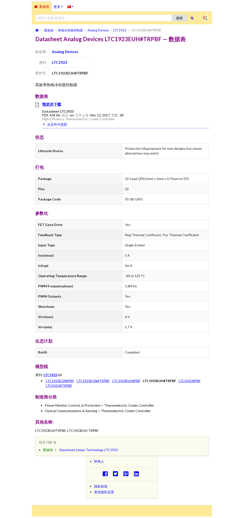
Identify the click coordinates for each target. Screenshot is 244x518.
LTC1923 (59, 62)
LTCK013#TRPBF (59, 386)
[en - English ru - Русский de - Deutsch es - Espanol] (70, 6)
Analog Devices (65, 52)
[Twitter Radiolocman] (117, 473)
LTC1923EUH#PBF (126, 381)
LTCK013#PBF (190, 381)
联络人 (99, 461)
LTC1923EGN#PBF (60, 381)
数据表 (44, 7)
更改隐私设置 (104, 492)
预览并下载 (51, 104)
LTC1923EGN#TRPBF (93, 381)
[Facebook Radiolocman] (106, 473)
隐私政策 (100, 486)
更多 (59, 5)
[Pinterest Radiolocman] (127, 473)
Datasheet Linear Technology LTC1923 (88, 450)
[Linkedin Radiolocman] (137, 473)
